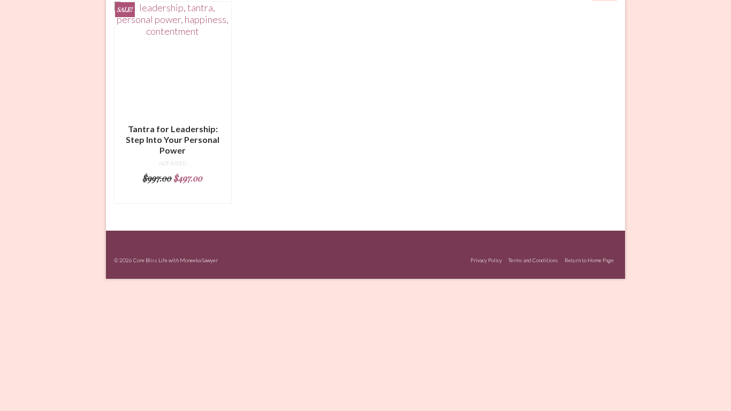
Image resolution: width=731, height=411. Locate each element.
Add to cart (173, 195)
